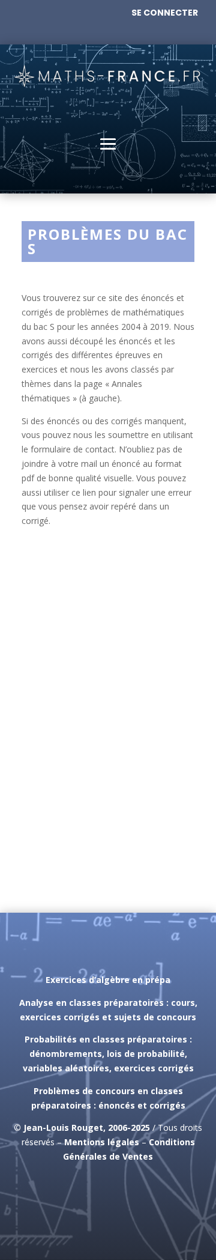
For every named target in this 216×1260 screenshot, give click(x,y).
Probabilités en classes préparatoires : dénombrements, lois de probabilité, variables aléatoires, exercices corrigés (108, 1053)
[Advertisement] (108, 768)
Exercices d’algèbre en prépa (108, 979)
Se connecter (164, 13)
